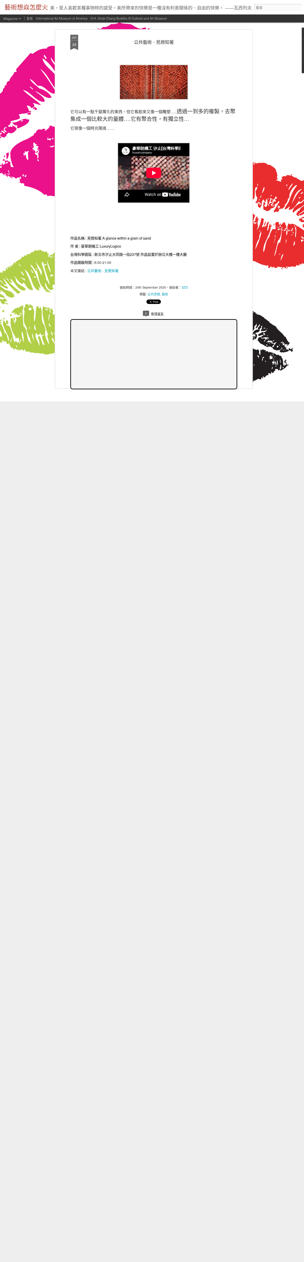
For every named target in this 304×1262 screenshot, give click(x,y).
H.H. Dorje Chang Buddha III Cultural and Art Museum (129, 18)
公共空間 (154, 294)
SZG (185, 287)
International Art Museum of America (61, 18)
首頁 (29, 18)
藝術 (165, 294)
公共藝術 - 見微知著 (154, 42)
